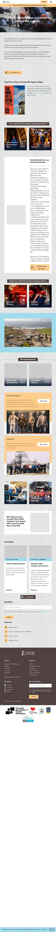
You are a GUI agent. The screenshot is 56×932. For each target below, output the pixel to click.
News (16, 559)
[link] (38, 93)
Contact (31, 664)
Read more (9, 590)
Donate (44, 2)
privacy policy (45, 611)
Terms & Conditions (34, 672)
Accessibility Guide (34, 666)
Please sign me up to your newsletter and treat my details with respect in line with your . (28, 611)
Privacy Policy (33, 675)
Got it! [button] (51, 929)
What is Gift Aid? (33, 670)
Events (41, 559)
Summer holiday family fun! (15, 564)
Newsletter (32, 668)
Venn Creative (18, 701)
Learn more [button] (44, 929)
